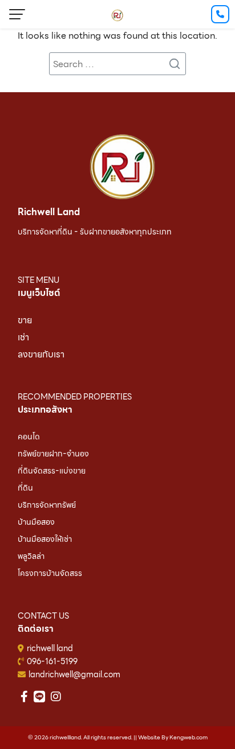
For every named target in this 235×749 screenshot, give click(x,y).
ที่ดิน (25, 488)
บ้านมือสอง (36, 522)
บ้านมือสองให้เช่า (45, 539)
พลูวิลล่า (31, 556)
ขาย (25, 320)
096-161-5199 (52, 661)
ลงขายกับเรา (41, 354)
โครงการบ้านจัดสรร (50, 573)
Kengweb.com (188, 737)
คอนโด (29, 436)
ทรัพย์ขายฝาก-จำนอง (53, 453)
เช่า (23, 337)
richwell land (50, 648)
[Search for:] (117, 63)
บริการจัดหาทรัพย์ (47, 505)
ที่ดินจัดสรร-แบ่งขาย (52, 470)
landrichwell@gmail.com (74, 674)
